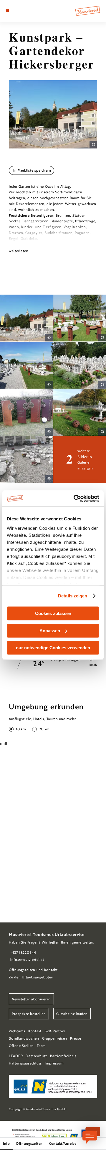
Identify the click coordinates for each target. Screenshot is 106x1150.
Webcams (17, 1031)
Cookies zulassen (53, 613)
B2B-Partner (54, 1031)
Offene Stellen (21, 1045)
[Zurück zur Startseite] (87, 11)
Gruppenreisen (54, 1038)
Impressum (54, 1063)
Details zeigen (72, 595)
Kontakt (35, 1031)
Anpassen (49, 630)
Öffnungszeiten (29, 1143)
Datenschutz (36, 1056)
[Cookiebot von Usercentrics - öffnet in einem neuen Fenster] (74, 498)
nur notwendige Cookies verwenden (53, 647)
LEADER (16, 1056)
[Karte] (16, 10)
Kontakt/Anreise (63, 1143)
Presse (75, 1038)
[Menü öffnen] (7, 10)
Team (41, 1045)
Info (6, 1143)
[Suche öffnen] (25, 10)
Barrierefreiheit (63, 1056)
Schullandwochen (24, 1038)
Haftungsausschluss (25, 1063)
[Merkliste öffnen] (20, 10)
